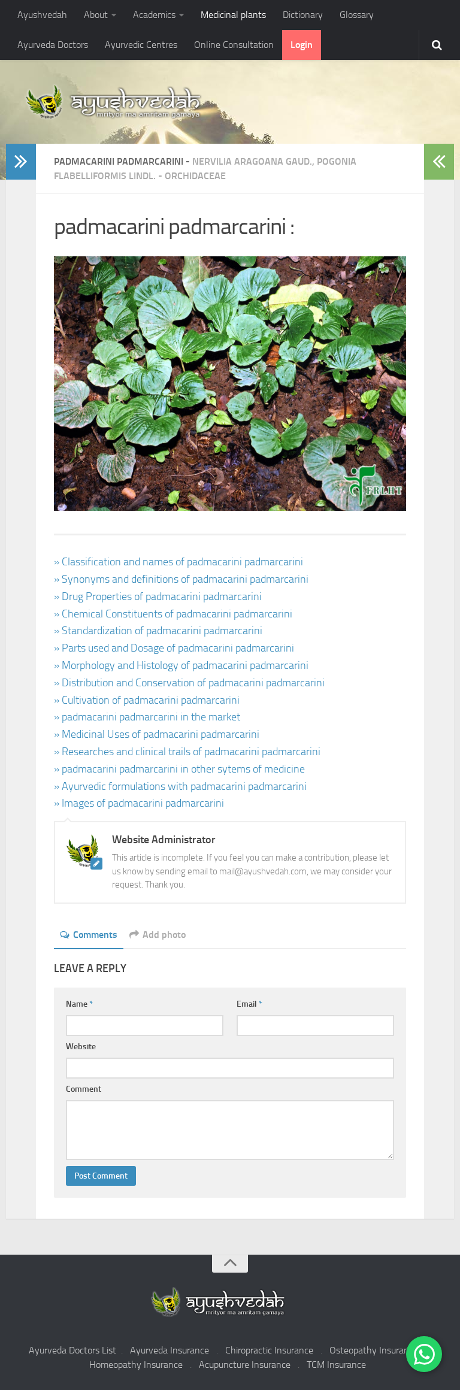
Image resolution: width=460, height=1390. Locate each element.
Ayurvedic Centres (141, 44)
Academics (154, 14)
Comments (95, 934)
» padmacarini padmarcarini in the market (147, 716)
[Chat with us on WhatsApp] (424, 1354)
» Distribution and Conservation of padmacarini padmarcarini (189, 682)
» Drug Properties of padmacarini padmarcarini (158, 596)
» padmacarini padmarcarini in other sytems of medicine (179, 769)
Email (249, 1004)
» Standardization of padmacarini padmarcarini (158, 630)
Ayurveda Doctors (52, 44)
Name (79, 1004)
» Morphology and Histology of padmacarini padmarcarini (181, 665)
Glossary (357, 14)
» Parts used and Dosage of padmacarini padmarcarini (174, 648)
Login (301, 44)
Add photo (164, 934)
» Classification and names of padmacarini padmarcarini (178, 561)
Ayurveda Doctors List (72, 1350)
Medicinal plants (233, 14)
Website (81, 1046)
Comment (83, 1089)
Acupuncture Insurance (244, 1364)
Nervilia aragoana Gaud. (252, 161)
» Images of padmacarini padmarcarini (139, 803)
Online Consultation (234, 44)
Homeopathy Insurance (136, 1364)
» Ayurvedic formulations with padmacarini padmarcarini (180, 786)
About (96, 14)
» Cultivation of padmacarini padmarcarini (147, 700)
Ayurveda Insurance (169, 1350)
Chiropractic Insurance (269, 1350)
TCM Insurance (336, 1364)
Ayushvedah (42, 14)
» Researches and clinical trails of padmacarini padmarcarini (187, 751)
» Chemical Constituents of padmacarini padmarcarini (173, 613)
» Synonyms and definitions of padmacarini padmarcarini (181, 579)
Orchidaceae (195, 175)
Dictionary (303, 14)
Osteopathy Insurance (373, 1350)
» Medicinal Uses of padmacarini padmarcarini (156, 734)
